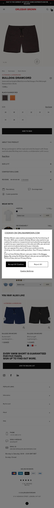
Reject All (38, 264)
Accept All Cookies (16, 264)
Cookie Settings (27, 271)
